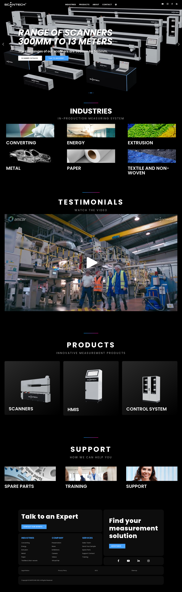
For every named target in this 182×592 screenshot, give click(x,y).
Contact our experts (32, 527)
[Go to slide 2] (91, 92)
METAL (13, 168)
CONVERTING (21, 143)
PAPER (74, 168)
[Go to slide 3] (92, 92)
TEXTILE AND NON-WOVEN (148, 170)
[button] (3, 44)
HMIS (73, 409)
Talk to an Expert (59, 62)
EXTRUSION (140, 143)
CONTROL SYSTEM (146, 409)
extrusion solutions (30, 62)
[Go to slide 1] (89, 92)
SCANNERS (21, 409)
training (76, 486)
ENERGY (76, 143)
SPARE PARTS (19, 486)
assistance (116, 546)
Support (136, 486)
